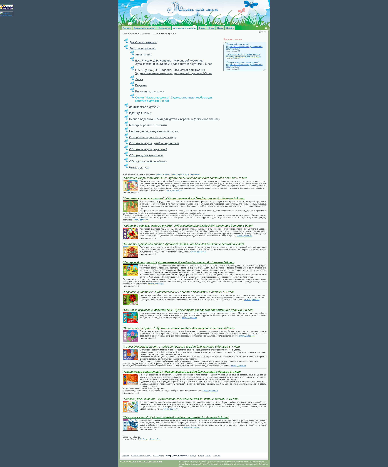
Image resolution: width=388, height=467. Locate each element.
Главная (125, 456)
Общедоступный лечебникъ (148, 161)
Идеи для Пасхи (140, 113)
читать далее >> (174, 190)
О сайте (216, 456)
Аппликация (143, 54)
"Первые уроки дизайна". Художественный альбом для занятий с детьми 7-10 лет (181, 398)
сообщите (262, 464)
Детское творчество (142, 48)
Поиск (208, 456)
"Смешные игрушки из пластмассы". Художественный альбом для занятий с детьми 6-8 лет (188, 310)
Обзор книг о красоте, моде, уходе (152, 137)
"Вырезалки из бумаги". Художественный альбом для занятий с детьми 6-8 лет (179, 328)
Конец (152, 439)
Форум (193, 456)
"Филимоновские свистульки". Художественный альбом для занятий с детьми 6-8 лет (183, 198)
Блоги (201, 456)
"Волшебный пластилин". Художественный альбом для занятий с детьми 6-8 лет (244, 46)
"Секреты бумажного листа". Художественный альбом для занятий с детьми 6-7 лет (183, 244)
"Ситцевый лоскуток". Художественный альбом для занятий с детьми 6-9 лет (178, 262)
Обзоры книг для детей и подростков (154, 143)
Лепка (139, 79)
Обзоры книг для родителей (148, 149)
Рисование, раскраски (150, 91)
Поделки (141, 85)
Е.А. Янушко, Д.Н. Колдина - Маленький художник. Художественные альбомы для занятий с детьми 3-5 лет (173, 62)
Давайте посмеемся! (143, 42)
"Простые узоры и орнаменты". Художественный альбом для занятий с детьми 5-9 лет (185, 178)
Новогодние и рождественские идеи (154, 131)
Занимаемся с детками (144, 106)
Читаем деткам (139, 167)
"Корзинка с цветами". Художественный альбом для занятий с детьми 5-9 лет (178, 292)
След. (145, 439)
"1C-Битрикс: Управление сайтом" (146, 461)
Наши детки (158, 456)
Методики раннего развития (148, 125)
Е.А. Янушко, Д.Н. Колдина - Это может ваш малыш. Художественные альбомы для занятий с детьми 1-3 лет (173, 71)
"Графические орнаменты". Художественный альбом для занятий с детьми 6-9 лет (182, 371)
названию (195, 174)
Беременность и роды (141, 456)
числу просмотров (180, 174)
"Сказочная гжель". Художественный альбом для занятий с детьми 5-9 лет (243, 55)
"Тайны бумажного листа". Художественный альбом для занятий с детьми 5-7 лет (181, 346)
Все (158, 439)
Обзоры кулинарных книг (146, 155)
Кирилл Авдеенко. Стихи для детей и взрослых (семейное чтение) (174, 119)
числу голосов (164, 174)
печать (263, 32)
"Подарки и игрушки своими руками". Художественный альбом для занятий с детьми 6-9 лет (244, 64)
